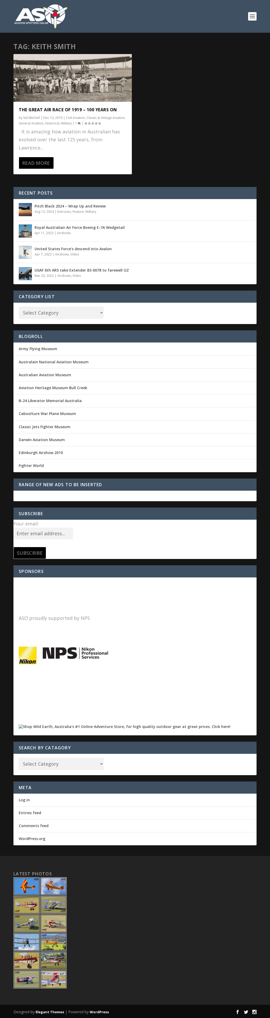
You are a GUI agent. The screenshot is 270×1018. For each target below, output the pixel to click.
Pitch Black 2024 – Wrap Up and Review (70, 206)
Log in (24, 799)
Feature (78, 211)
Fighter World (31, 465)
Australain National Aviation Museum (54, 361)
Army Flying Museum (38, 348)
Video (74, 254)
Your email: (26, 523)
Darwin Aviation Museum (42, 439)
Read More (36, 163)
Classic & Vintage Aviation (105, 117)
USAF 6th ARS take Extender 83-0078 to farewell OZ (82, 270)
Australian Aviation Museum (45, 374)
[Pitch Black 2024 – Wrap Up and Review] (25, 209)
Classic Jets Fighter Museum (44, 426)
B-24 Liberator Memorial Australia (50, 400)
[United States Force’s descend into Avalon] (25, 252)
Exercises (64, 211)
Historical (52, 123)
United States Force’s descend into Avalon (73, 248)
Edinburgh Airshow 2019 (41, 452)
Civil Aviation (75, 117)
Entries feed (30, 812)
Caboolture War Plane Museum (47, 413)
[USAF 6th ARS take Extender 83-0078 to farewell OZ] (25, 273)
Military (66, 123)
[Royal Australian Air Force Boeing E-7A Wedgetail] (25, 231)
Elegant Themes (50, 1012)
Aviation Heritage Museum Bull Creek (53, 387)
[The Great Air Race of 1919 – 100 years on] (72, 78)
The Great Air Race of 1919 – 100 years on (68, 110)
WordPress (99, 1012)
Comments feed (34, 825)
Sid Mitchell (31, 117)
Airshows (64, 233)
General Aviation (31, 123)
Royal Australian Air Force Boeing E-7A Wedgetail (80, 227)
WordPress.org (32, 838)
